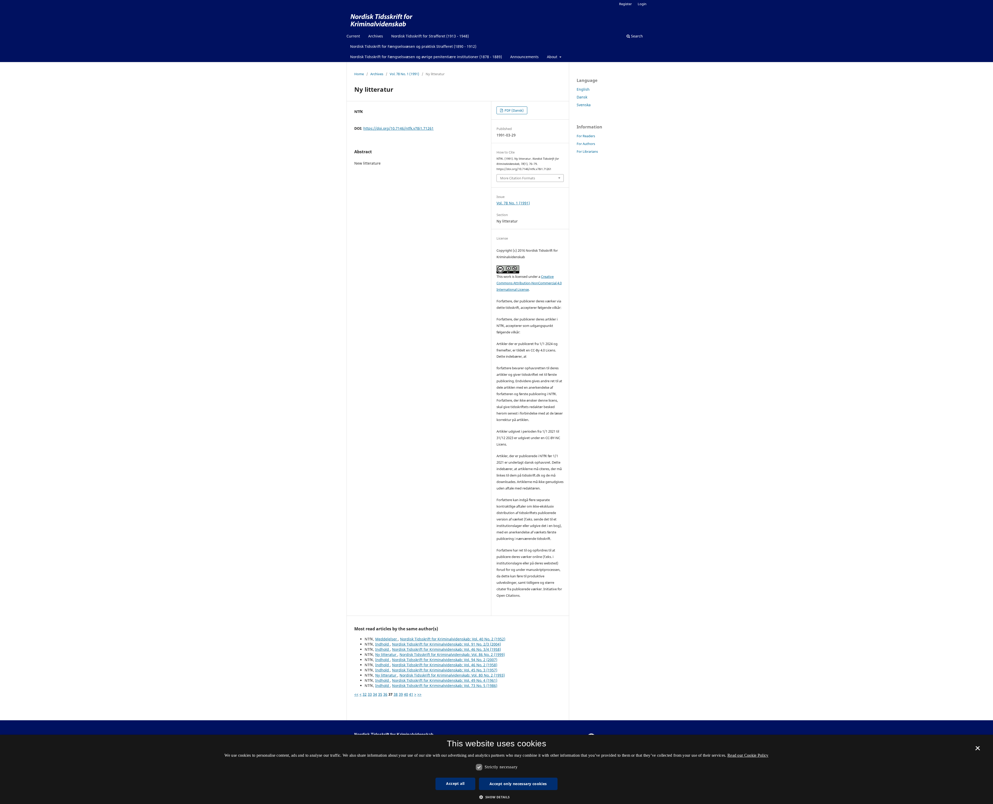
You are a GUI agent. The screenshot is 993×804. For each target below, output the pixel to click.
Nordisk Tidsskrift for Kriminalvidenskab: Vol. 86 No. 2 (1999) (452, 654)
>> (419, 694)
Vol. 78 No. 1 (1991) (404, 74)
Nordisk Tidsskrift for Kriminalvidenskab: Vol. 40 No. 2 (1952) (452, 639)
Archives (375, 36)
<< (356, 694)
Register (625, 4)
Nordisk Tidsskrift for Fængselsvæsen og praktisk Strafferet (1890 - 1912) (413, 46)
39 (401, 694)
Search (636, 36)
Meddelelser (386, 639)
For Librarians (587, 151)
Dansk (582, 97)
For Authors (586, 143)
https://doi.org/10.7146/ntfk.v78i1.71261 (398, 128)
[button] (496, 797)
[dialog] (496, 769)
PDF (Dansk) (514, 110)
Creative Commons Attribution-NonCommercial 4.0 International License (529, 283)
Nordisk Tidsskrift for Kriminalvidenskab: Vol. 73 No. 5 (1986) (444, 685)
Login (642, 4)
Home (359, 74)
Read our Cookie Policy (748, 755)
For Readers (586, 136)
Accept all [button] (455, 783)
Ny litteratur (386, 654)
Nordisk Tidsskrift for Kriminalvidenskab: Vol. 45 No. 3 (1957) (444, 670)
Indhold (382, 644)
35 (380, 694)
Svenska (584, 104)
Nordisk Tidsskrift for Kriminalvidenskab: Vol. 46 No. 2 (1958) (444, 664)
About (552, 56)
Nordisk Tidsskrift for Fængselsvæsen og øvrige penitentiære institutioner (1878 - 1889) (426, 56)
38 (396, 694)
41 (411, 694)
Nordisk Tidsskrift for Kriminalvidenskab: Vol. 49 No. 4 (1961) (444, 680)
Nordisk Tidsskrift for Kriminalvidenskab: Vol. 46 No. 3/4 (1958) (446, 649)
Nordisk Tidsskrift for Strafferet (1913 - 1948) (430, 36)
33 (370, 694)
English (583, 89)
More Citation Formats (517, 178)
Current (353, 36)
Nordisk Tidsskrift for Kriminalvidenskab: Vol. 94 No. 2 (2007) (444, 659)
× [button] (978, 750)
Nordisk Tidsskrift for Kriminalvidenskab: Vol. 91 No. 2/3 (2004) (446, 644)
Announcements (524, 56)
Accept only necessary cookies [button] (518, 783)
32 (365, 694)
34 (375, 694)
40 (406, 694)
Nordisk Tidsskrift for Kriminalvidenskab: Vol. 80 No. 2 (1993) (452, 675)
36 (385, 694)
